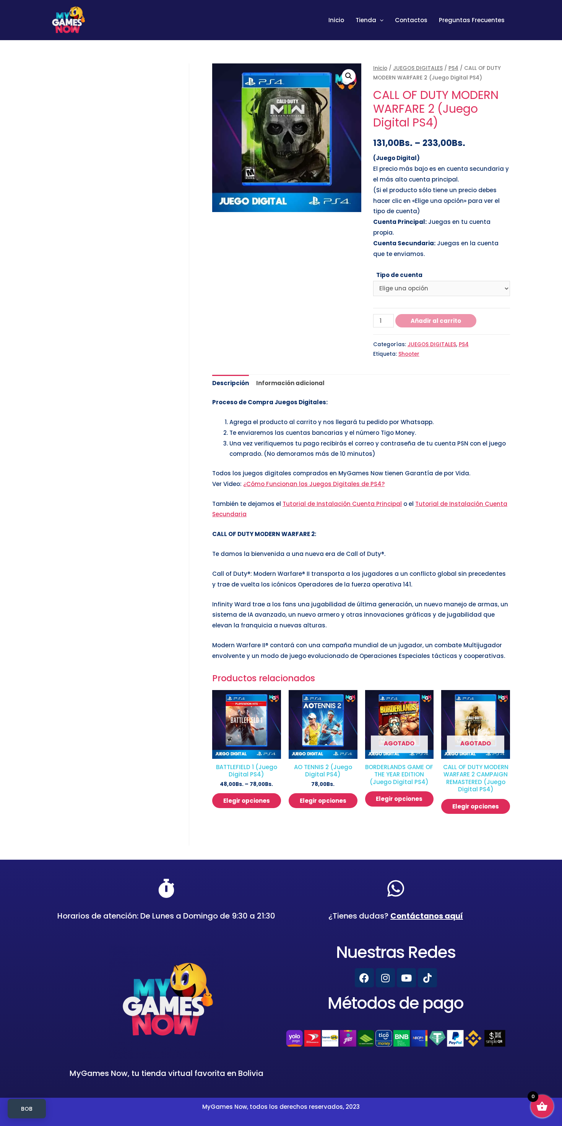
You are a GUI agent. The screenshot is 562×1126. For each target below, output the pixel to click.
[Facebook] (364, 977)
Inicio (336, 20)
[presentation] (379, 20)
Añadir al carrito (436, 321)
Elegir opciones (246, 801)
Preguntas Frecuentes (472, 20)
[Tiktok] (427, 977)
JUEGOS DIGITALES (418, 68)
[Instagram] (385, 977)
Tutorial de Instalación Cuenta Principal (342, 504)
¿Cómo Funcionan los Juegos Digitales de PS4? (314, 484)
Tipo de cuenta (399, 275)
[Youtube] (406, 977)
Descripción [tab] (230, 383)
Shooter (408, 354)
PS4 (453, 68)
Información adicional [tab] (290, 383)
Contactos (411, 20)
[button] (349, 76)
